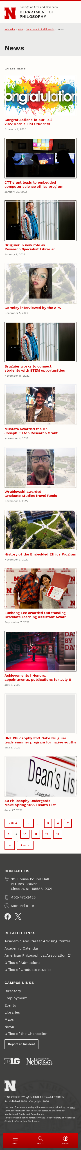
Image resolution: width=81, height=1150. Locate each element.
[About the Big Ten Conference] (12, 1061)
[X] (18, 916)
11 (37, 835)
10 (26, 835)
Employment (15, 998)
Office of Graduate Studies (27, 969)
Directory (12, 991)
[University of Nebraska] (39, 1061)
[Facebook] (7, 916)
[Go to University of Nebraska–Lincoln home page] (10, 13)
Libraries (12, 1012)
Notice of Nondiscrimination (20, 1117)
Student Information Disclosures (22, 1121)
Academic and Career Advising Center (37, 941)
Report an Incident (21, 1044)
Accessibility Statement (50, 1110)
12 (48, 835)
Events (10, 1005)
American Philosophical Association (35, 955)
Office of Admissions (22, 962)
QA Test (31, 1110)
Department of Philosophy (37, 14)
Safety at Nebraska (64, 1117)
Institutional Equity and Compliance (24, 1114)
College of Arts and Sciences (39, 7)
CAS (20, 29)
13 (59, 835)
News (9, 1026)
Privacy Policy (44, 1117)
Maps (9, 1019)
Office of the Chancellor (25, 1034)
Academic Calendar (21, 948)
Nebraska (9, 29)
